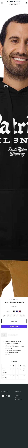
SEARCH (17, 395)
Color (8, 311)
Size (4, 315)
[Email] (9, 396)
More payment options (14, 329)
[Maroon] (20, 311)
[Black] (14, 311)
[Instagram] (6, 396)
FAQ (16, 397)
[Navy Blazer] (17, 311)
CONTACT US (18, 399)
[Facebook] (3, 396)
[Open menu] (2, 3)
